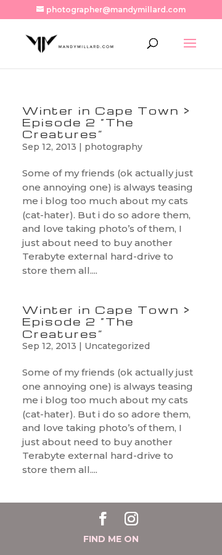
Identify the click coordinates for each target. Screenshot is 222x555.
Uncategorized (117, 346)
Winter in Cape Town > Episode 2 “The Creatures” (106, 122)
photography (113, 146)
